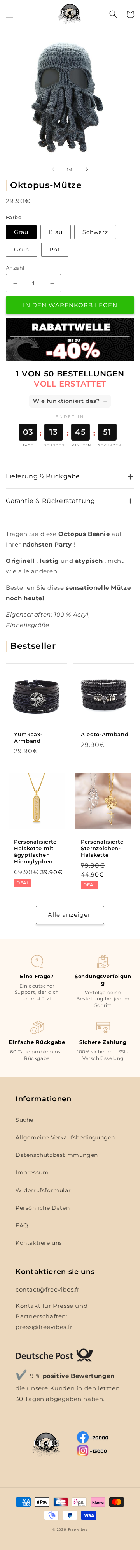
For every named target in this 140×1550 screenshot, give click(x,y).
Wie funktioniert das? (66, 400)
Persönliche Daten (43, 1207)
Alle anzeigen (70, 914)
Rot (54, 249)
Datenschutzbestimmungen (57, 1154)
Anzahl (15, 268)
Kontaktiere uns (39, 1242)
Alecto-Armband (104, 734)
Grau (21, 231)
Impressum (32, 1172)
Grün (21, 249)
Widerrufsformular (43, 1190)
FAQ (22, 1225)
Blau (56, 231)
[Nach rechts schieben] (87, 169)
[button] (9, 14)
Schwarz (95, 231)
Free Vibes (78, 1529)
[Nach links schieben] (52, 169)
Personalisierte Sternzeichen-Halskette (102, 848)
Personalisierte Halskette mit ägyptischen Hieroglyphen (35, 851)
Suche (24, 1119)
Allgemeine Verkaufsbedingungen (65, 1137)
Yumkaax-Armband (28, 737)
